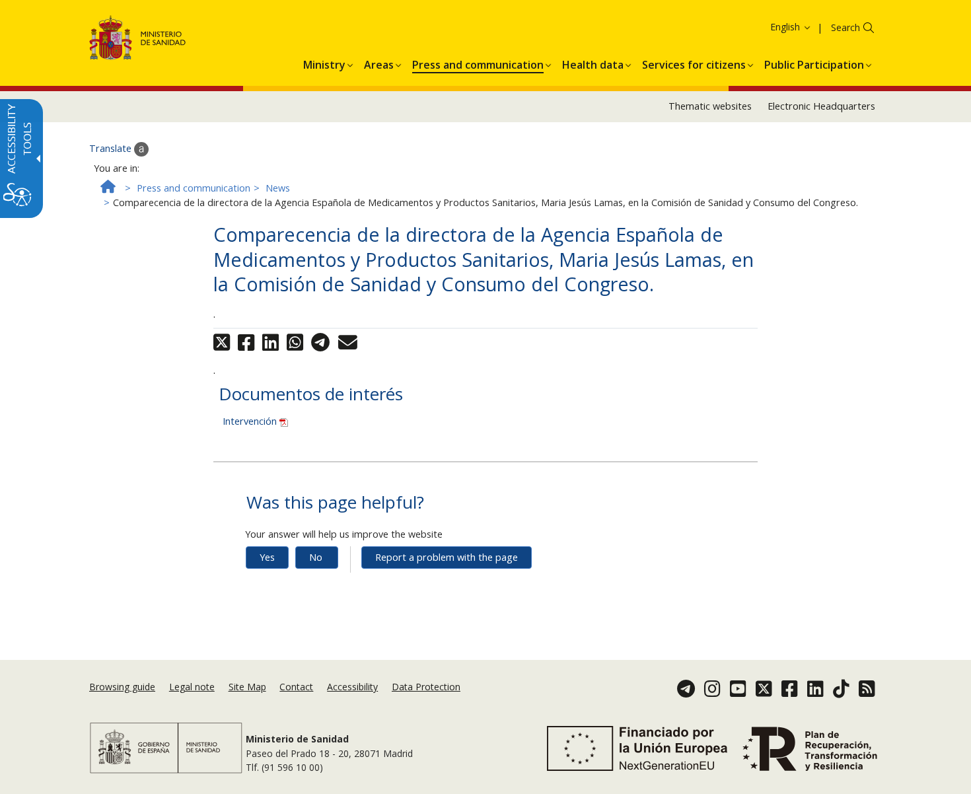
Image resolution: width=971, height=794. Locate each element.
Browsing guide (122, 686)
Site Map (247, 686)
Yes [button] (267, 557)
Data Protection (426, 686)
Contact (296, 686)
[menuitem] (324, 63)
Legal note (192, 686)
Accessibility (352, 686)
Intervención (251, 421)
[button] (766, 27)
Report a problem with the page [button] (446, 557)
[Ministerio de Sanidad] (137, 40)
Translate (111, 148)
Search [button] (845, 27)
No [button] (315, 557)
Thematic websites (710, 106)
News (278, 188)
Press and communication (193, 188)
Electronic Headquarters (821, 106)
